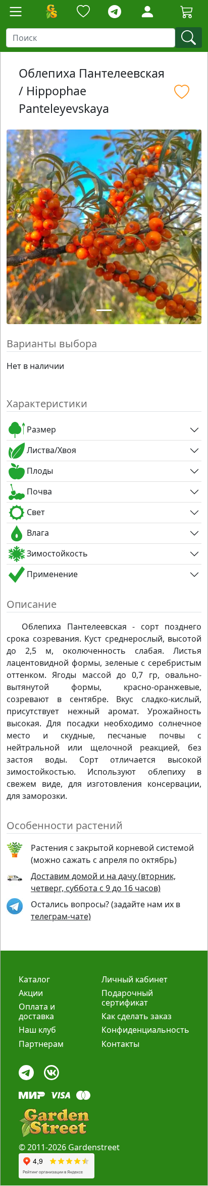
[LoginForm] (147, 11)
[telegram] (114, 12)
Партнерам (41, 1043)
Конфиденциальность (145, 1029)
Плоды (39, 470)
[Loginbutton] (147, 12)
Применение (51, 574)
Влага (37, 532)
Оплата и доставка (37, 1011)
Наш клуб (37, 1029)
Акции (31, 992)
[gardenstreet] (54, 1122)
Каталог (34, 979)
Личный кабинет (134, 979)
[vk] (51, 1070)
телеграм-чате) (61, 916)
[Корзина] (187, 11)
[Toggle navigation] (15, 11)
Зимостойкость (56, 553)
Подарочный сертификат (127, 997)
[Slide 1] (104, 310)
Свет (35, 512)
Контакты (120, 1043)
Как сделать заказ (136, 1016)
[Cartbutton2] (187, 11)
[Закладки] (83, 12)
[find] (188, 37)
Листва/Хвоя (50, 450)
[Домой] (51, 11)
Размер (40, 429)
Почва (38, 491)
